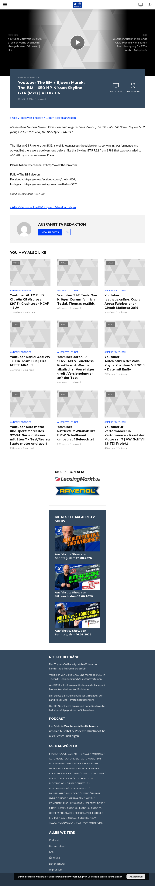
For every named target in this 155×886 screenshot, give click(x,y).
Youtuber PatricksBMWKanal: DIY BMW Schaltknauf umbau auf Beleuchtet (76, 433)
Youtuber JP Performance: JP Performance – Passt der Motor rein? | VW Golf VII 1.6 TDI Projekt (125, 435)
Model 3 (72, 808)
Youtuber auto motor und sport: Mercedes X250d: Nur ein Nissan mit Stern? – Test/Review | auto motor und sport (30, 435)
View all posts (50, 232)
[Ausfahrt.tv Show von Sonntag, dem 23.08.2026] (77, 538)
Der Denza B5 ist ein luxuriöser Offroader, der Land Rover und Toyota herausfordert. (76, 697)
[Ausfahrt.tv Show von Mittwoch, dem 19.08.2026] (77, 577)
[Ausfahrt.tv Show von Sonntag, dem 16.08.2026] (77, 615)
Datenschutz (56, 863)
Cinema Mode (133, 91)
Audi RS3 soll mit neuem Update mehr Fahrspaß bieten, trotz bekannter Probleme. (77, 687)
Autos (77, 763)
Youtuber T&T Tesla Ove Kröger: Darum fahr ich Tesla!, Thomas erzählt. (77, 299)
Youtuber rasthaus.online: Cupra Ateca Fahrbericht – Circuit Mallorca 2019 (122, 302)
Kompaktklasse (58, 803)
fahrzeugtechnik (60, 793)
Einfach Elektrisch (60, 778)
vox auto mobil (92, 822)
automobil (72, 758)
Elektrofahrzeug (77, 783)
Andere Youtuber (28, 77)
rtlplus (53, 817)
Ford (76, 793)
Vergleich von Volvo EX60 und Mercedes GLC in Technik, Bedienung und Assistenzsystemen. (77, 676)
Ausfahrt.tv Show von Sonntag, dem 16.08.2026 (73, 632)
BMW (81, 768)
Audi (63, 753)
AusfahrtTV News (78, 753)
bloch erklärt (66, 768)
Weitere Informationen (111, 876)
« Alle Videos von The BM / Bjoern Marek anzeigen (43, 117)
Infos (63, 798)
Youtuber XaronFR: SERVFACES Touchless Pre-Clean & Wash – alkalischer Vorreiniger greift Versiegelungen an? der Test (75, 367)
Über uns (54, 857)
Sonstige (83, 817)
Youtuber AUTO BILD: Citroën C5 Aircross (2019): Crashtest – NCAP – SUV (29, 302)
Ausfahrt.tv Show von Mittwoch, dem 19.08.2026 (74, 594)
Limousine (76, 803)
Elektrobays (56, 783)
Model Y (96, 808)
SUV (93, 817)
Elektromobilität (60, 788)
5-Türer (53, 753)
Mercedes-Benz (94, 803)
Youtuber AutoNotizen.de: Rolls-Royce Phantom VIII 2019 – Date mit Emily (125, 363)
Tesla (52, 822)
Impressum (55, 869)
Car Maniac (93, 768)
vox (78, 822)
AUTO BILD (97, 753)
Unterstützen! (57, 846)
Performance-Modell (88, 812)
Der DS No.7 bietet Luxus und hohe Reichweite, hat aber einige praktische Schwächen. (77, 708)
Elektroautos (82, 778)
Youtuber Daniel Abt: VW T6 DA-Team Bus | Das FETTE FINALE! (30, 361)
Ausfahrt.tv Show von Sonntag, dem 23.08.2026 (73, 556)
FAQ (51, 851)
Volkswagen (66, 822)
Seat (63, 817)
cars (52, 773)
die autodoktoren (92, 773)
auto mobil (56, 758)
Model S (84, 808)
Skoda (72, 817)
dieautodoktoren (68, 773)
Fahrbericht (80, 788)
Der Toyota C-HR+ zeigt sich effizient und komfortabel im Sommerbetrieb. (73, 666)
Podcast (54, 840)
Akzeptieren (136, 876)
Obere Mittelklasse (60, 812)
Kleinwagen (76, 798)
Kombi (89, 798)
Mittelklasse (57, 808)
